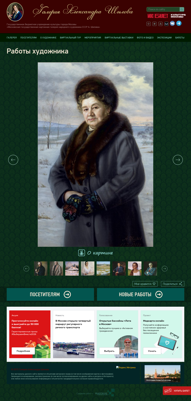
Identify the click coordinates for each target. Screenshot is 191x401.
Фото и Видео (145, 37)
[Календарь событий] (155, 25)
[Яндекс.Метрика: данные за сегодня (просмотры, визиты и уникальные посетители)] (125, 367)
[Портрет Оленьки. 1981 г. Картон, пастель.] (135, 268)
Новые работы (135, 294)
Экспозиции (164, 37)
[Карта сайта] (160, 25)
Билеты (179, 37)
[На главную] (149, 25)
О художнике (48, 37)
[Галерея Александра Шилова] (73, 11)
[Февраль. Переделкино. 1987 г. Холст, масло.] (72, 268)
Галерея (12, 37)
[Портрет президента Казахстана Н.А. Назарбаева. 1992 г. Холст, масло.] (119, 268)
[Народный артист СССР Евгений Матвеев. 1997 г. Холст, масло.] (41, 268)
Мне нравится (142, 283)
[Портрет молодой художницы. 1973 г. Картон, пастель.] (88, 268)
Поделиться (170, 283)
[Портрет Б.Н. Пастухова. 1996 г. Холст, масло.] (150, 268)
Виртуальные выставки (119, 37)
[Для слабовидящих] (166, 25)
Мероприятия (93, 37)
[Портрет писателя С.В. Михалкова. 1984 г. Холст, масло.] (56, 268)
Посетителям (28, 37)
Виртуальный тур (70, 37)
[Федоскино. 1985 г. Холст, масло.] (103, 268)
